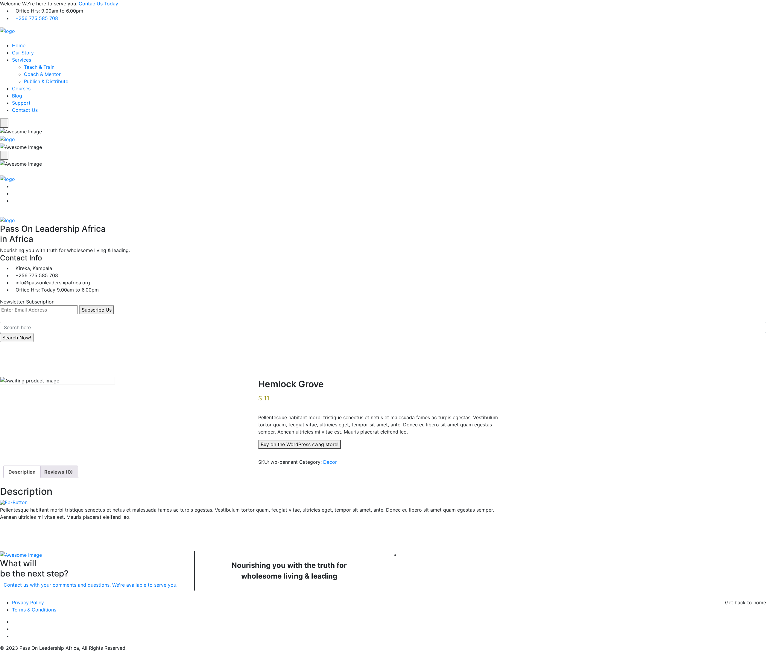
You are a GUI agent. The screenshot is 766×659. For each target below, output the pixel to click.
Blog (17, 96)
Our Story (23, 53)
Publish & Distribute (46, 81)
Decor (330, 462)
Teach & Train (39, 67)
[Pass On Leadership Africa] (7, 30)
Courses (21, 88)
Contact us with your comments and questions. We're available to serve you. (90, 585)
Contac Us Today (98, 4)
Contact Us (25, 110)
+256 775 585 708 (37, 18)
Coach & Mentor (42, 74)
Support (21, 103)
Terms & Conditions (34, 610)
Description (22, 472)
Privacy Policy (28, 602)
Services (21, 60)
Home (18, 45)
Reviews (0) (58, 472)
